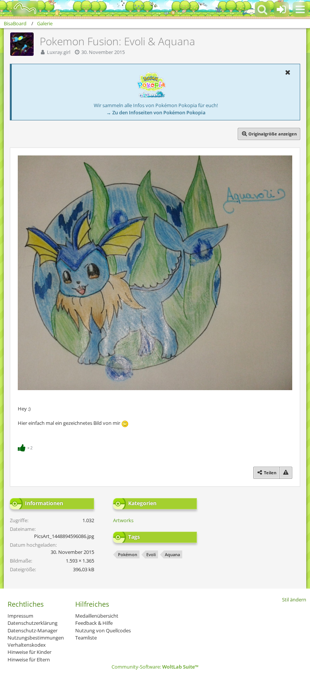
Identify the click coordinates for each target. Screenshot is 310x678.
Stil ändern (294, 599)
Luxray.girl (58, 52)
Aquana (172, 554)
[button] (300, 9)
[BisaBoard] (20, 8)
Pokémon (127, 554)
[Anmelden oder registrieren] (281, 9)
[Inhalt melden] (285, 472)
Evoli (151, 554)
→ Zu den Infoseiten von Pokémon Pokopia (156, 112)
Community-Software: (155, 666)
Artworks (123, 520)
